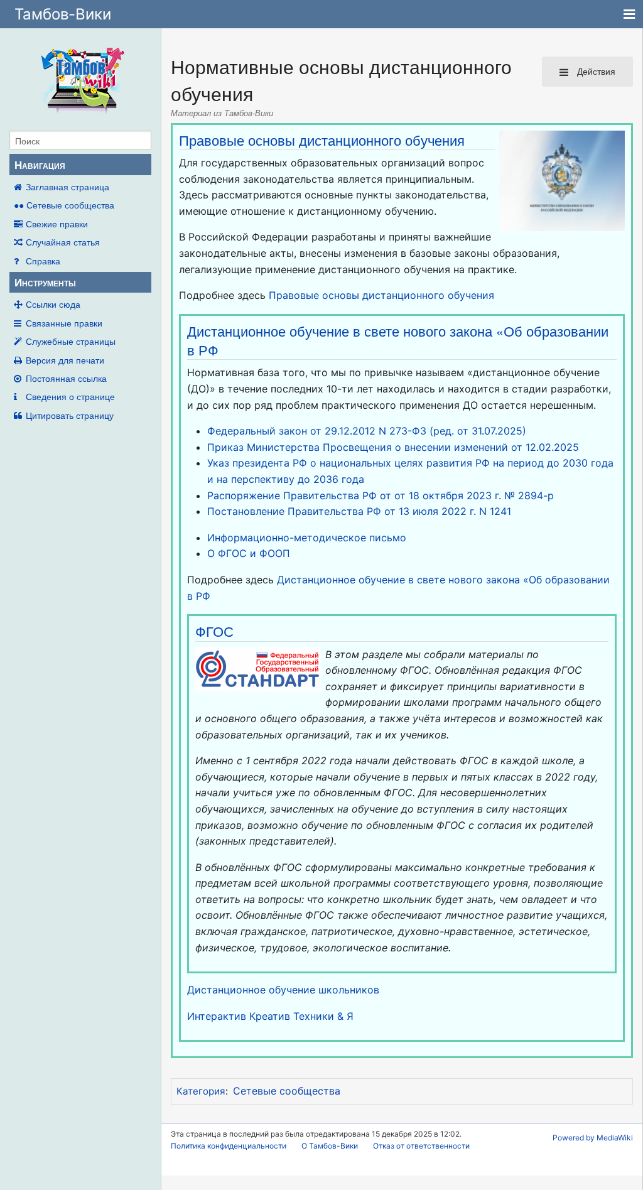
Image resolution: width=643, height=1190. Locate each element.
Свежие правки (57, 223)
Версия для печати (65, 360)
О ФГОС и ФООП (248, 553)
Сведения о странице (70, 396)
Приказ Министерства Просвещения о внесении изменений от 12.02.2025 (393, 447)
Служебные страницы (71, 341)
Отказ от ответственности (421, 1145)
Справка (43, 260)
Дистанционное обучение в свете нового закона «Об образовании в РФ (397, 340)
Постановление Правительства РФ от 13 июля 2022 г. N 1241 (359, 511)
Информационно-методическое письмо (306, 537)
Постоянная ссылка (66, 378)
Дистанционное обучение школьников (283, 989)
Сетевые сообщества (286, 1091)
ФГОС (214, 631)
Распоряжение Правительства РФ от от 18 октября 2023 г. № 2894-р (380, 495)
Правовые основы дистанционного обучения (322, 139)
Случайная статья (63, 241)
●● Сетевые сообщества (64, 204)
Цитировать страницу (70, 415)
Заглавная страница (67, 186)
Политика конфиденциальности (228, 1145)
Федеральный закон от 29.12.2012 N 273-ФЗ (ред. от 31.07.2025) (366, 431)
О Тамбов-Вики (329, 1145)
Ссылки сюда (53, 304)
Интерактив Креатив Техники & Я (270, 1016)
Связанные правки (64, 322)
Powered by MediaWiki (593, 1137)
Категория (200, 1091)
